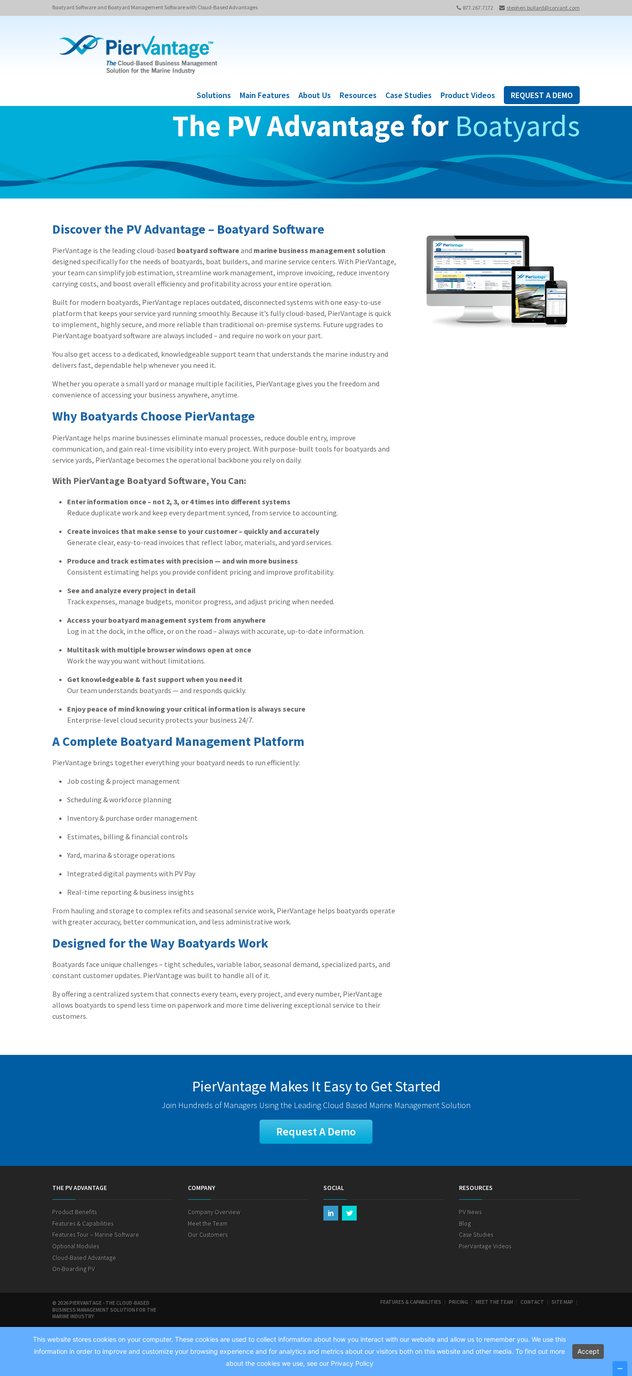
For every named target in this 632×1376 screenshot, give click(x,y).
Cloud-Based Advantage (84, 1258)
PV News (470, 1212)
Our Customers (208, 1235)
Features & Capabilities (82, 1223)
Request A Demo (316, 1131)
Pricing (458, 1302)
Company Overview (214, 1212)
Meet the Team (208, 1223)
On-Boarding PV (73, 1269)
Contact (532, 1302)
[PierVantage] (138, 56)
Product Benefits (74, 1212)
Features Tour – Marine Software (95, 1235)
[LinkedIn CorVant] (330, 1213)
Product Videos (467, 95)
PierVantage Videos (485, 1246)
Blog (465, 1223)
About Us (314, 95)
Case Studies (408, 95)
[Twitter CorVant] (349, 1213)
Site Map (562, 1302)
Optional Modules (75, 1246)
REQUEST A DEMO (542, 95)
